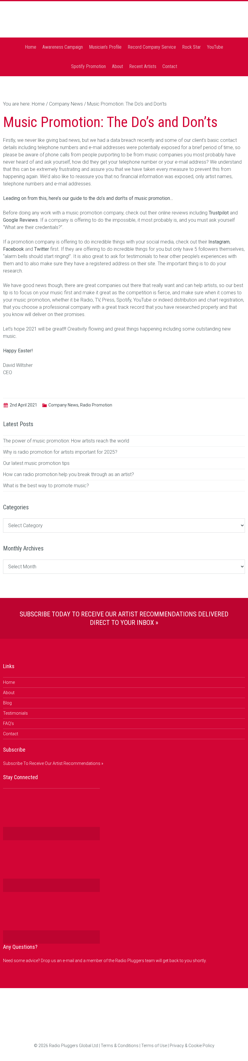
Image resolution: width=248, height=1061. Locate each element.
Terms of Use (154, 1045)
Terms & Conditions (120, 1045)
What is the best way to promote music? (46, 485)
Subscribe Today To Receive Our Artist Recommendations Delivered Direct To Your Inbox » (124, 618)
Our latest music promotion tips (36, 463)
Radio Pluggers (124, 21)
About (9, 692)
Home (9, 682)
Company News (63, 405)
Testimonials (15, 713)
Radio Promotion (96, 405)
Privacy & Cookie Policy (192, 1045)
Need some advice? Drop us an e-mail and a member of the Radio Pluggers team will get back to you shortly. (105, 960)
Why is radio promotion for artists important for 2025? (60, 452)
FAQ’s (8, 723)
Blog (7, 702)
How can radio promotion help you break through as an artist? (68, 474)
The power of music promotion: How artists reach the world (66, 441)
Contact (10, 733)
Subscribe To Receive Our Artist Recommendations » (53, 763)
